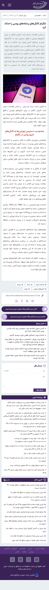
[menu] (10, 5)
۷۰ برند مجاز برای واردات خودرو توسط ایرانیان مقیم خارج (24, 516)
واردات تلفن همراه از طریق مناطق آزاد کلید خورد (27, 540)
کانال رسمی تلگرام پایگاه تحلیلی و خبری (21, 309)
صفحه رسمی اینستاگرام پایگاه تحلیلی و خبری (27, 317)
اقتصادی (37, 15)
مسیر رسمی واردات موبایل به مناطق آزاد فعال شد (26, 492)
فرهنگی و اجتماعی (10, 548)
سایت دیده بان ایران (31, 106)
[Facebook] (22, 301)
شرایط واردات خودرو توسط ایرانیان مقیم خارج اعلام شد (25, 512)
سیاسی (30, 548)
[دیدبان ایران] (39, 5)
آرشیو (8, 480)
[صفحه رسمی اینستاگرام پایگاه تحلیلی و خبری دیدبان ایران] (4, 317)
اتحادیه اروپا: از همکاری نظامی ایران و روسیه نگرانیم (27, 335)
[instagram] (28, 559)
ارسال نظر (40, 390)
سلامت (24, 551)
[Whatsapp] (16, 301)
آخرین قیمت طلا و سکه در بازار (34, 453)
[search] (3, 5)
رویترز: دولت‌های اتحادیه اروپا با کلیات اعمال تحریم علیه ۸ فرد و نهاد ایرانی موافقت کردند (24, 350)
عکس (17, 551)
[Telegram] (32, 301)
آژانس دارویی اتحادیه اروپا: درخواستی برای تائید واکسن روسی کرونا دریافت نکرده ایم (25, 329)
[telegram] (20, 559)
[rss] (36, 559)
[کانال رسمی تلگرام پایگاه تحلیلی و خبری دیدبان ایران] (44, 309)
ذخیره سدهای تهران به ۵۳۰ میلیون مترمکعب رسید (27, 465)
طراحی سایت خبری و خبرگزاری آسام (22, 575)
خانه (44, 15)
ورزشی (31, 551)
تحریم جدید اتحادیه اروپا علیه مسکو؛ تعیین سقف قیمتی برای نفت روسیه (24, 356)
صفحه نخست (40, 548)
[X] (27, 301)
